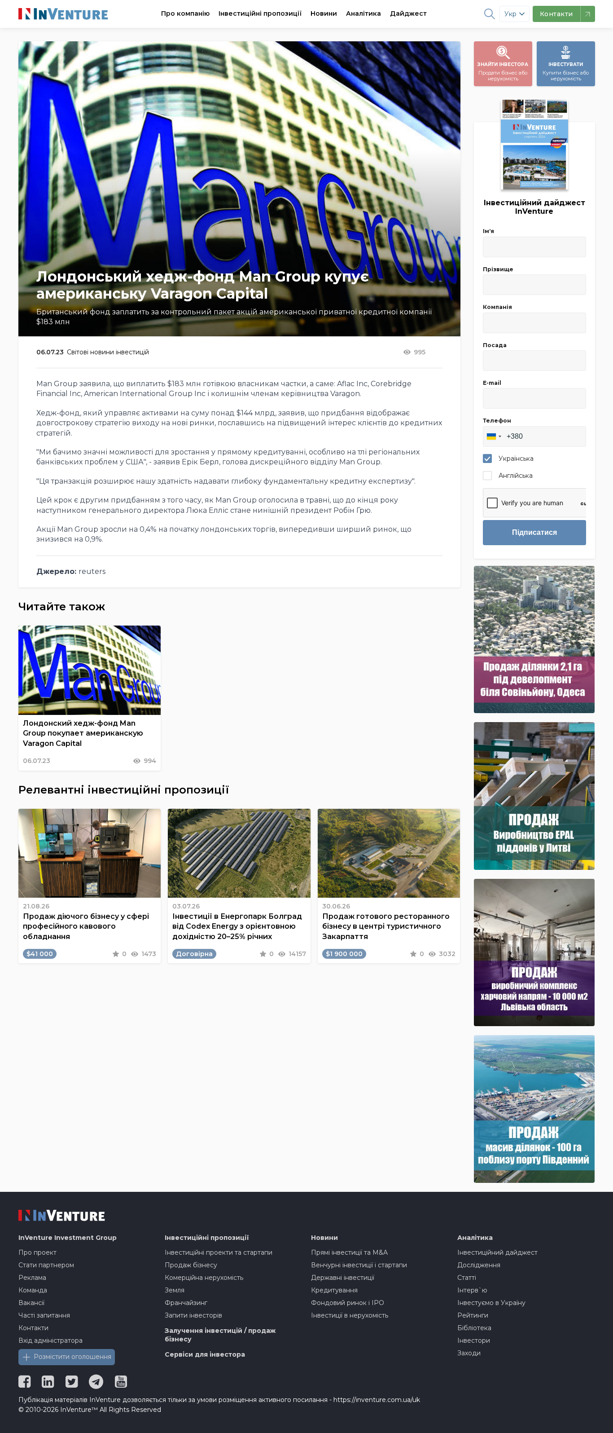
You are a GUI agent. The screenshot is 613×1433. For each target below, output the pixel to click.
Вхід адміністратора (50, 1340)
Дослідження (478, 1265)
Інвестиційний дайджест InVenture (534, 207)
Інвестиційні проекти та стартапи (218, 1252)
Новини (324, 13)
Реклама (32, 1278)
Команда (32, 1290)
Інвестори (473, 1340)
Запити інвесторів (193, 1315)
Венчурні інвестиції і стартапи (359, 1265)
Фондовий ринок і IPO (347, 1303)
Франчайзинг (186, 1303)
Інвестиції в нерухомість (349, 1315)
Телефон (497, 420)
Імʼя (488, 231)
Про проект (37, 1252)
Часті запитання (44, 1315)
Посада (495, 345)
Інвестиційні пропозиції (260, 13)
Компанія (497, 307)
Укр (510, 14)
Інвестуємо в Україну (491, 1303)
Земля (174, 1290)
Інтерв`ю (472, 1290)
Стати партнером (46, 1265)
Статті (466, 1278)
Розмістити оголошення (72, 1357)
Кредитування (334, 1290)
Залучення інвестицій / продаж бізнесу (220, 1335)
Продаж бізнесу (191, 1265)
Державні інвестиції (342, 1278)
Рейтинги (472, 1315)
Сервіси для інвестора (205, 1354)
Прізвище (498, 269)
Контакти (33, 1328)
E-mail (492, 382)
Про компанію (185, 13)
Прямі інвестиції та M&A (349, 1252)
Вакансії (31, 1303)
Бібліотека (474, 1328)
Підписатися (534, 532)
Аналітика (363, 13)
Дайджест (408, 13)
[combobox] (493, 436)
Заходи (469, 1353)
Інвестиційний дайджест (497, 1252)
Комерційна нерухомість (204, 1278)
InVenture (67, 1238)
